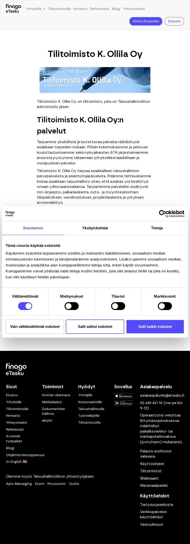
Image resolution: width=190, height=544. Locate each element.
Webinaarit (149, 478)
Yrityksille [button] (34, 9)
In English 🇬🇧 (16, 462)
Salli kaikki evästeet (155, 326)
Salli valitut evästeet (95, 326)
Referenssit (99, 9)
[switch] (72, 306)
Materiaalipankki (154, 486)
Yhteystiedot (134, 9)
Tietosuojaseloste (156, 505)
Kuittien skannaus (56, 395)
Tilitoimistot (151, 471)
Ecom (39, 484)
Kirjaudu (174, 21)
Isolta (74, 484)
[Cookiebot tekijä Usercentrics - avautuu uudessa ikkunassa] (162, 213)
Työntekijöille (88, 415)
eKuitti (47, 420)
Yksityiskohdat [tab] (95, 228)
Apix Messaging (19, 484)
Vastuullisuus (151, 524)
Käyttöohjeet (152, 464)
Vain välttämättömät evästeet (35, 326)
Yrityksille (13, 402)
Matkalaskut (52, 402)
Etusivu (12, 395)
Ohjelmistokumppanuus (25, 455)
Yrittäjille (85, 395)
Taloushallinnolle (91, 409)
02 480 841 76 (151, 403)
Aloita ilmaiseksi (146, 21)
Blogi (116, 9)
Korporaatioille (90, 402)
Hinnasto (80, 9)
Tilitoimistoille (59, 9)
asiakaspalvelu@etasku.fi (162, 395)
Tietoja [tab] (157, 228)
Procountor (57, 484)
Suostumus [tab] (33, 228)
